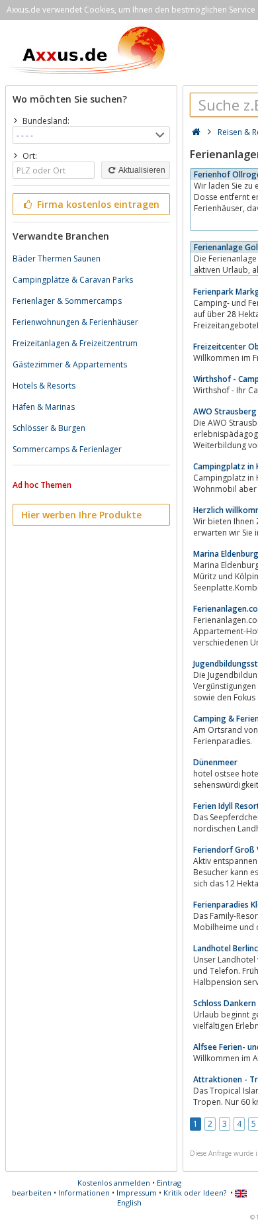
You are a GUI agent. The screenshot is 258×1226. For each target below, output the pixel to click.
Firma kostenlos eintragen (96, 204)
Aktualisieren (141, 170)
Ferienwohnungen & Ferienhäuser (75, 322)
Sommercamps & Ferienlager (67, 449)
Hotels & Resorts (44, 385)
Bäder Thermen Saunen (57, 258)
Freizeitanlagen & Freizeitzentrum (75, 343)
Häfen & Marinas (44, 406)
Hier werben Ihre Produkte (81, 514)
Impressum (136, 1193)
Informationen (84, 1193)
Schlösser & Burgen (49, 428)
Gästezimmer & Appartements (70, 364)
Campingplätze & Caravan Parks (73, 279)
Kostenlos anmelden (113, 1183)
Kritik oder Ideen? (194, 1193)
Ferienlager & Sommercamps (67, 300)
